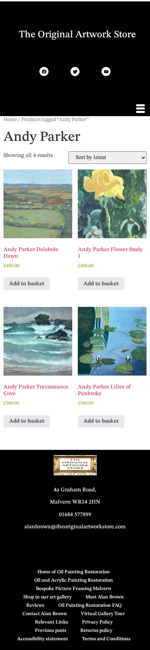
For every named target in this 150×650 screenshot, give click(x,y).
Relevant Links (51, 622)
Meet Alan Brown (104, 597)
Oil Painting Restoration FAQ (89, 605)
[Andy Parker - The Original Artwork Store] (43, 71)
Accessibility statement (42, 638)
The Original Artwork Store (77, 35)
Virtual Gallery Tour (103, 613)
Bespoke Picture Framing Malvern (73, 588)
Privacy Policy (97, 622)
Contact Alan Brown (44, 613)
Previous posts (50, 630)
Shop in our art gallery (47, 597)
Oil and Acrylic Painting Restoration (73, 580)
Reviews (35, 605)
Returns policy (96, 630)
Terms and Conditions (106, 638)
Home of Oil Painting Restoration (73, 571)
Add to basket (26, 284)
